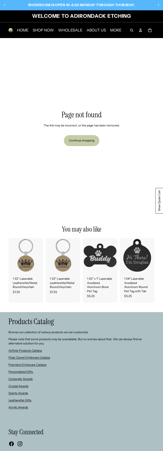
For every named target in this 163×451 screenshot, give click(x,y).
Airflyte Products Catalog (25, 350)
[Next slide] (158, 5)
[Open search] (131, 30)
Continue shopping (81, 140)
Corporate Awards (20, 379)
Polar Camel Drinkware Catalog (29, 357)
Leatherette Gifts (19, 400)
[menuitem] (116, 30)
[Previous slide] (4, 5)
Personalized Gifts (21, 372)
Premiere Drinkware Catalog (27, 365)
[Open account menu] (140, 30)
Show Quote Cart (159, 200)
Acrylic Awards (18, 407)
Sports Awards (18, 393)
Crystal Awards (18, 386)
